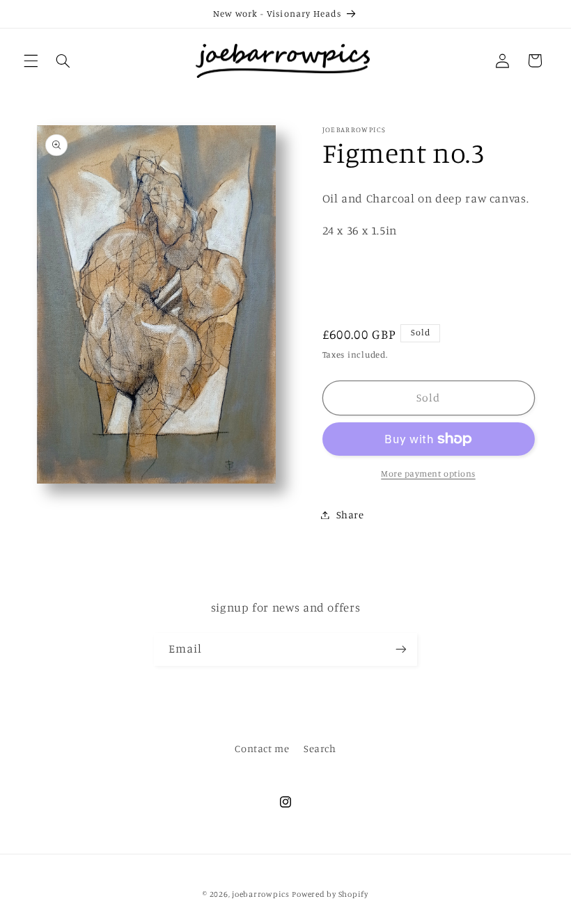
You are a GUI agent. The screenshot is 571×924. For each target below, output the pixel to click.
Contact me (262, 748)
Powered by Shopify (330, 894)
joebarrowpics (261, 894)
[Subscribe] (401, 649)
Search (320, 748)
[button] (31, 61)
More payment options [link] (428, 473)
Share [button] (350, 514)
